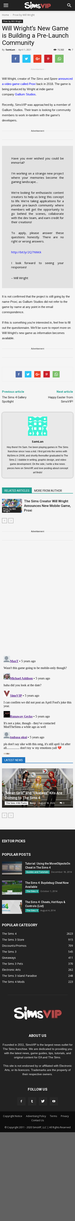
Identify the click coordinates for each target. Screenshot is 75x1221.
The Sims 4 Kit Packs (16, 803)
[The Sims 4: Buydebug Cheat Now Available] (12, 888)
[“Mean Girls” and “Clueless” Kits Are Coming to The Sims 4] (37, 788)
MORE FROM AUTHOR (48, 490)
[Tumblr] (32, 1101)
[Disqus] (37, 600)
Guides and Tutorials (37, 872)
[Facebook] (21, 1101)
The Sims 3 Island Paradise (19, 976)
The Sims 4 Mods (13, 982)
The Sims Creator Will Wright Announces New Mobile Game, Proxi (47, 505)
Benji (33, 802)
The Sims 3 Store (13, 939)
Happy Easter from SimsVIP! (60, 399)
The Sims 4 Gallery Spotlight (14, 399)
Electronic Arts (11, 970)
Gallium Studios (25, 94)
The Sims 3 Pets (12, 964)
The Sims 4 (32, 891)
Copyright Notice (12, 1116)
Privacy (65, 1116)
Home (5, 15)
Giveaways (9, 958)
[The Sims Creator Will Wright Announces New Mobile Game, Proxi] (12, 506)
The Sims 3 (9, 952)
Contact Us (37, 1120)
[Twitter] (43, 1101)
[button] (69, 5)
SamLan (10, 49)
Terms (53, 1116)
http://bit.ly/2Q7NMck (26, 252)
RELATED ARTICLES (16, 490)
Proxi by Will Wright (12, 21)
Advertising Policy (36, 1116)
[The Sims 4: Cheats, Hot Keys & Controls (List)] (12, 907)
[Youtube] (54, 1101)
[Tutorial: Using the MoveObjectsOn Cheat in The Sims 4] (12, 868)
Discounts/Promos (14, 946)
